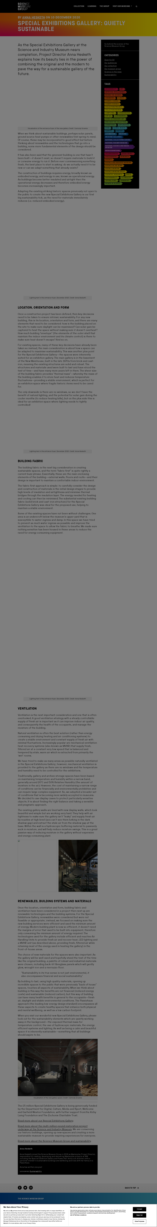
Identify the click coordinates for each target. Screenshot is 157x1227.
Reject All (139, 1215)
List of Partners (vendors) (78, 1215)
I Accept (139, 1209)
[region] (78, 1215)
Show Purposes (139, 1221)
